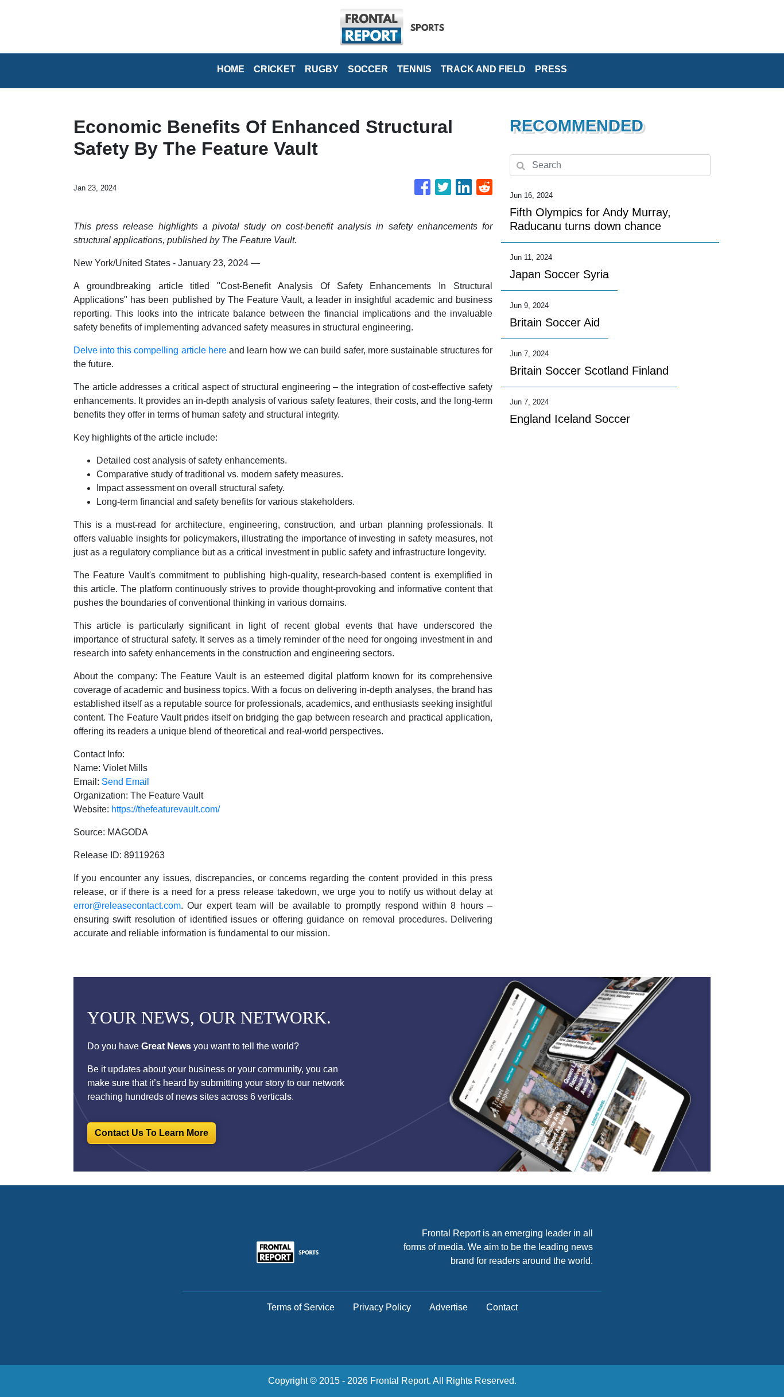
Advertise (448, 1307)
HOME (230, 69)
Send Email (125, 782)
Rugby (322, 69)
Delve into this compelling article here (150, 350)
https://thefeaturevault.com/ (165, 809)
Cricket (275, 69)
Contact (502, 1307)
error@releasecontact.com (127, 905)
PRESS (551, 69)
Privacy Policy (382, 1307)
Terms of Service (301, 1307)
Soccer (368, 69)
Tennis (414, 69)
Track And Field (483, 69)
